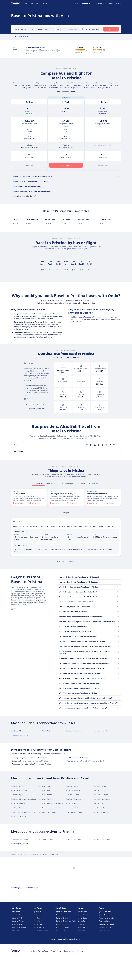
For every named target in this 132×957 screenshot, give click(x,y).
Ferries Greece (83, 912)
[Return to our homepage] (17, 3)
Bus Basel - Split (17, 795)
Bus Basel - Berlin (45, 790)
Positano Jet (82, 924)
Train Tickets (16, 908)
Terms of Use (43, 951)
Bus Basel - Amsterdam (74, 731)
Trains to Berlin (17, 924)
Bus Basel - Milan (17, 731)
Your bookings (99, 3)
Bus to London (39, 921)
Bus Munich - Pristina (101, 808)
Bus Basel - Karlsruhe (18, 808)
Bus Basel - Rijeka (72, 803)
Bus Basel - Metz (99, 803)
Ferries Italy (81, 921)
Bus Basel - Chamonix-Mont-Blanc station (54, 808)
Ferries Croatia (83, 915)
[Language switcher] (86, 3)
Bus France (38, 915)
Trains (25, 3)
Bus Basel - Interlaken (19, 803)
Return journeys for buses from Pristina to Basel (29, 758)
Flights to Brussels (62, 918)
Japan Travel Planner (107, 915)
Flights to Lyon (61, 915)
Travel (101, 908)
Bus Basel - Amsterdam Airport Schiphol (53, 803)
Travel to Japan (105, 921)
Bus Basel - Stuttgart (100, 795)
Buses (32, 3)
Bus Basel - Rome (72, 786)
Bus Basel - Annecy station (102, 799)
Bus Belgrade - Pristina (74, 812)
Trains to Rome (17, 915)
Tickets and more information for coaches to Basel (85, 761)
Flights (38, 3)
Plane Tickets (60, 908)
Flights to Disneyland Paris (65, 921)
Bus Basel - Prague (100, 790)
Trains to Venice (18, 921)
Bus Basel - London (18, 786)
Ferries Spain (82, 918)
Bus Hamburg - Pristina (47, 812)
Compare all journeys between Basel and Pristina (30, 761)
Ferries (45, 3)
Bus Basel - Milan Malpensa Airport (24, 799)
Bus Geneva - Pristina (101, 812)
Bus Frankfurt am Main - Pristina (23, 812)
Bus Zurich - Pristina (18, 816)
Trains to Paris (17, 918)
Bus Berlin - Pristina (73, 808)
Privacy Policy (56, 951)
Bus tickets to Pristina (33, 854)
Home (13, 854)
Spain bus (37, 912)
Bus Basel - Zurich (72, 795)
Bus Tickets (38, 908)
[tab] (38, 483)
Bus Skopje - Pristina (46, 839)
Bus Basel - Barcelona (19, 790)
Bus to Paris (38, 924)
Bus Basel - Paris (44, 731)
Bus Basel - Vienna (45, 795)
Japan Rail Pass (105, 912)
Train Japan (16, 912)
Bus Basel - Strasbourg (19, 735)
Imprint (32, 951)
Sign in (118, 3)
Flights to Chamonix (63, 912)
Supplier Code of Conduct (73, 951)
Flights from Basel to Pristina (77, 758)
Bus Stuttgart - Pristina (19, 844)
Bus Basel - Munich (100, 731)
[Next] (95, 262)
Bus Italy (37, 918)
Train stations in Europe (108, 918)
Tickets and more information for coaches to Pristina (31, 764)
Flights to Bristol (61, 924)
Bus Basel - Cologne (46, 799)
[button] (62, 29)
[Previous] (36, 262)
